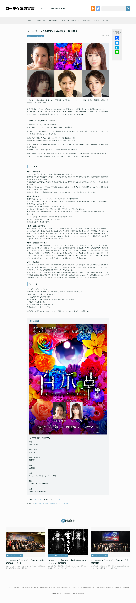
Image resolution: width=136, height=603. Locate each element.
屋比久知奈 (38, 503)
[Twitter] (117, 43)
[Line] (117, 52)
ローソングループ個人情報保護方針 (83, 587)
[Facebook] (117, 38)
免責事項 (118, 587)
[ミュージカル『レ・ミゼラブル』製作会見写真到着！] (110, 542)
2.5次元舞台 (53, 20)
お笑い (96, 20)
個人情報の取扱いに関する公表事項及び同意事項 (55, 587)
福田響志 (45, 503)
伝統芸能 (86, 20)
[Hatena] (117, 47)
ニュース (30, 36)
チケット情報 (53, 555)
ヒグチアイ (59, 503)
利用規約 (16, 587)
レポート (9, 555)
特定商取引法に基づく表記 (105, 587)
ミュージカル (40, 20)
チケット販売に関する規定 (30, 587)
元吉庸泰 (52, 503)
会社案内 (126, 587)
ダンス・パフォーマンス (70, 20)
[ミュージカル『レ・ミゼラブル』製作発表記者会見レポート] (25, 542)
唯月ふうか (67, 503)
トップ (9, 587)
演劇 (29, 20)
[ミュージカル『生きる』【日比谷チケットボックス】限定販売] (68, 542)
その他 (105, 20)
